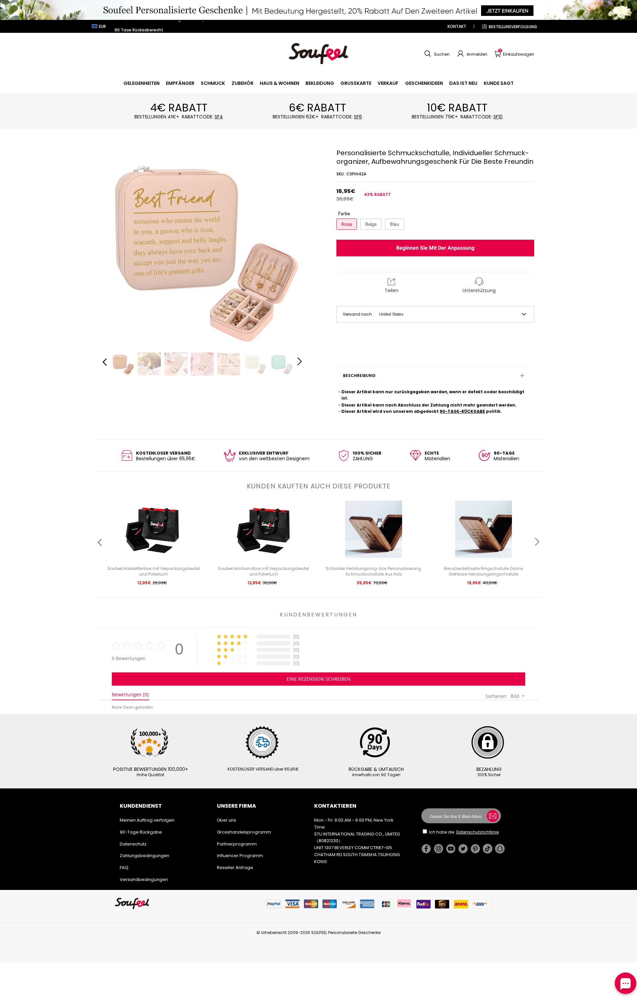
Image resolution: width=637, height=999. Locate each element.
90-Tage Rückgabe (141, 832)
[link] (141, 83)
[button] (436, 54)
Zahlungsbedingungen (144, 855)
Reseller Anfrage (235, 867)
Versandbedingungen (144, 879)
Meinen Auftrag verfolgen (147, 820)
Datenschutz (133, 844)
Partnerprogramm (237, 844)
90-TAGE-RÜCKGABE (462, 411)
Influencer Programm (240, 855)
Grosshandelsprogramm (244, 832)
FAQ (124, 867)
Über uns (226, 820)
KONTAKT (457, 26)
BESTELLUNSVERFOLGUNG (513, 27)
